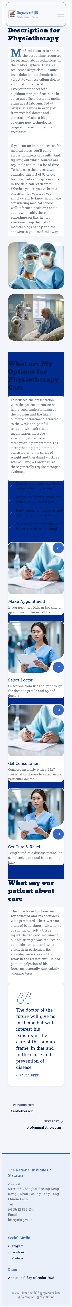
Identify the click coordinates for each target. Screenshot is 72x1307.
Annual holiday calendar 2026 (31, 1278)
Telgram (17, 1246)
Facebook (18, 1252)
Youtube (17, 1258)
